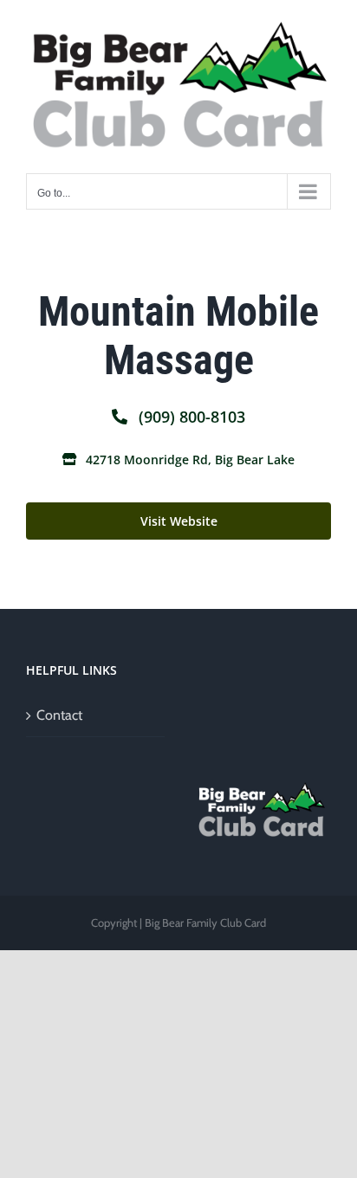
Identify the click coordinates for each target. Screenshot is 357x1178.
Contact (59, 715)
